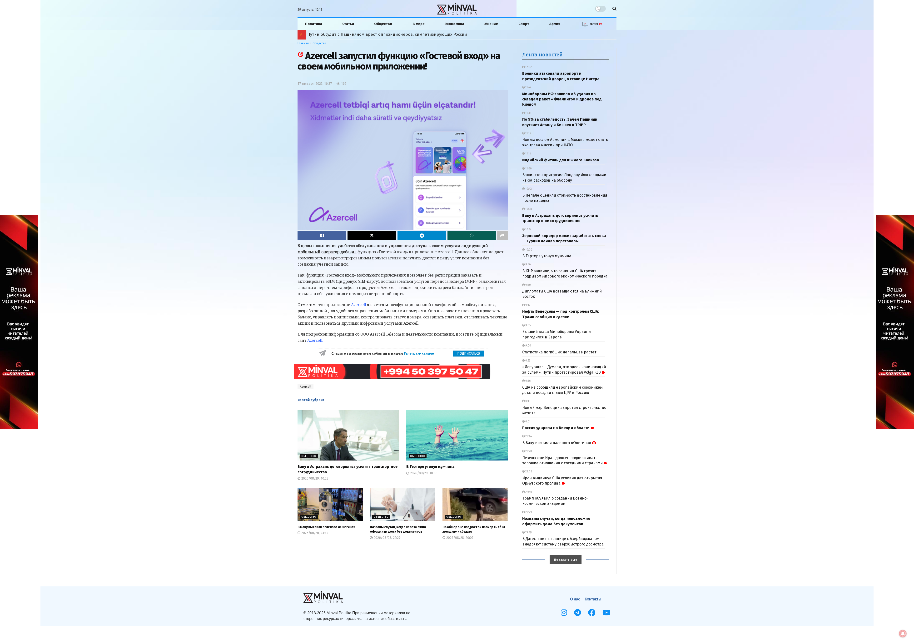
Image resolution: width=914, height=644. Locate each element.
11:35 (528, 113)
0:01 (528, 421)
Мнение (491, 24)
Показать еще (565, 559)
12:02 (528, 67)
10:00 (528, 249)
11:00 (528, 168)
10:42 (528, 188)
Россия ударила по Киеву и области (556, 428)
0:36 (528, 380)
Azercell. (315, 340)
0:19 (528, 401)
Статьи (348, 24)
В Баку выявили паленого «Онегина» (326, 527)
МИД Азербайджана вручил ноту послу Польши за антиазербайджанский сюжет (387, 34)
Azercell (358, 304)
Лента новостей (542, 54)
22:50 (528, 492)
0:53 (528, 360)
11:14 (528, 153)
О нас (575, 599)
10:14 (528, 229)
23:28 (528, 451)
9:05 (528, 325)
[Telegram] (577, 612)
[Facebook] (591, 612)
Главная (303, 43)
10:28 (528, 209)
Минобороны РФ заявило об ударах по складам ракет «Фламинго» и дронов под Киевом (562, 99)
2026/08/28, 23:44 (314, 533)
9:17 (527, 305)
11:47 (528, 87)
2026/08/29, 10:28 (314, 478)
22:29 (528, 512)
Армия (554, 24)
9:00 (528, 345)
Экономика (454, 24)
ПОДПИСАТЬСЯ (468, 354)
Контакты (593, 599)
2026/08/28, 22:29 (387, 538)
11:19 (528, 133)
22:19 (528, 532)
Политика (313, 24)
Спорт (523, 24)
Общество (383, 24)
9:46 (528, 264)
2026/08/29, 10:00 (423, 473)
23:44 (528, 436)
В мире (418, 24)
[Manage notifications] (903, 633)
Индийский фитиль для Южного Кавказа (560, 160)
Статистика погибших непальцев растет (559, 352)
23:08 (528, 471)
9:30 (528, 285)
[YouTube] (606, 612)
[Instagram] (564, 612)
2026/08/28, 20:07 (459, 538)
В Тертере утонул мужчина (430, 466)
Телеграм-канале (419, 353)
